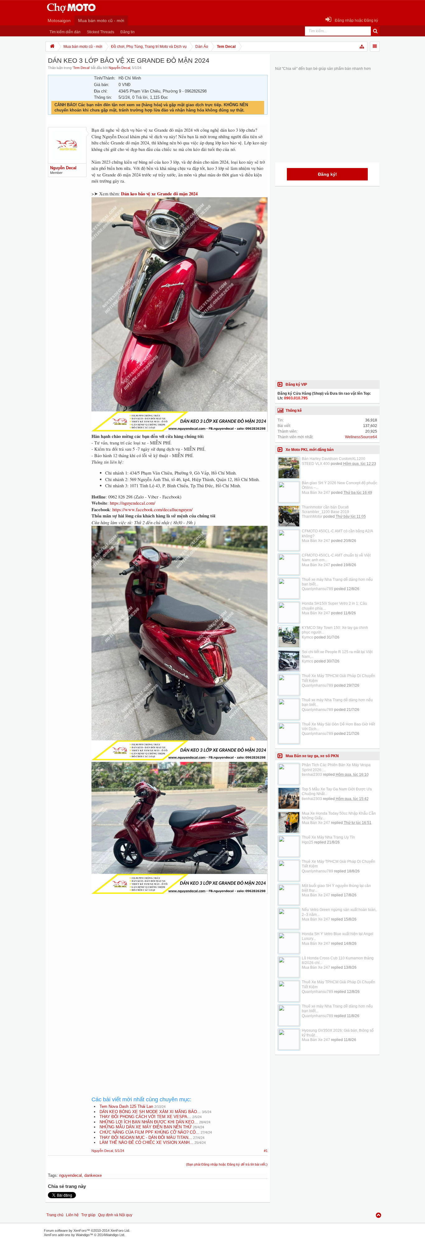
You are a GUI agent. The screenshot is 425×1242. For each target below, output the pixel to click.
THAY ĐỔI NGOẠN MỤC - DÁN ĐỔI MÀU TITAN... (146, 1137)
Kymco (307, 637)
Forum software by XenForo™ (87, 1230)
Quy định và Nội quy (115, 1215)
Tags (52, 1175)
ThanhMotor (312, 516)
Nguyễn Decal (119, 68)
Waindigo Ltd (114, 1235)
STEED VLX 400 (316, 464)
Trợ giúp (88, 1215)
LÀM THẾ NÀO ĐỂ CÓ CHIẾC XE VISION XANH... (146, 1142)
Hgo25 (307, 842)
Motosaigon (59, 20)
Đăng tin (127, 32)
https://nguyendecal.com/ (132, 503)
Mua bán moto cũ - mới (101, 20)
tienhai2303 (312, 774)
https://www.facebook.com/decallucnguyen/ (152, 509)
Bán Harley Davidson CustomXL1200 (333, 459)
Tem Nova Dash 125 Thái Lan (126, 1106)
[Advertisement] (179, 951)
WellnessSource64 (361, 437)
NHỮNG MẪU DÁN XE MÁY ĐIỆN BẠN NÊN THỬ (146, 1127)
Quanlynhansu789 (317, 589)
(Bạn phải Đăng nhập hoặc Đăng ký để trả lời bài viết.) (227, 1164)
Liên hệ (72, 1215)
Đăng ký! (327, 174)
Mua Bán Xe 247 (316, 492)
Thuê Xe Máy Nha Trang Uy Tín (328, 837)
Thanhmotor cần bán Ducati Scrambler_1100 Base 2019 (325, 509)
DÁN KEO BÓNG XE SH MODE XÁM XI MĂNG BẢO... (150, 1111)
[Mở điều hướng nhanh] (362, 46)
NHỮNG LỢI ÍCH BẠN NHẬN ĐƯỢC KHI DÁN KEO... (149, 1122)
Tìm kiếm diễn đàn (65, 32)
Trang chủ (54, 1215)
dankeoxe (93, 1175)
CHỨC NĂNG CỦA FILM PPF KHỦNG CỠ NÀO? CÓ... (149, 1132)
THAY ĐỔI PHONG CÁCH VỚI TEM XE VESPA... (145, 1116)
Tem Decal (81, 68)
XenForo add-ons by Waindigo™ (68, 1235)
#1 (266, 1151)
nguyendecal (70, 1175)
